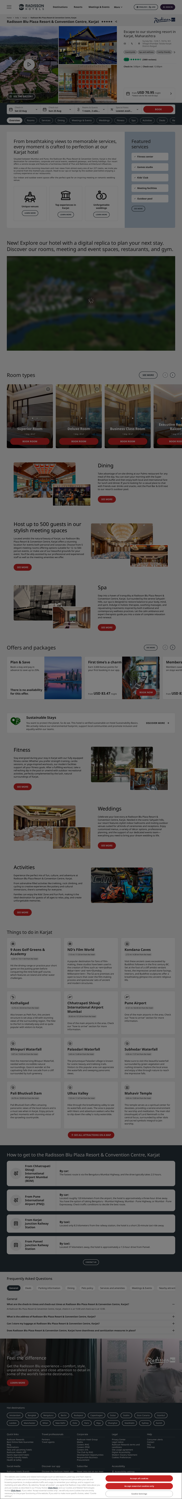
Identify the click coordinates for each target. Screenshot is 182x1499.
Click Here (53, 1488)
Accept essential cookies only (139, 1486)
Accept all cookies (139, 1478)
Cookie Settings (139, 1494)
